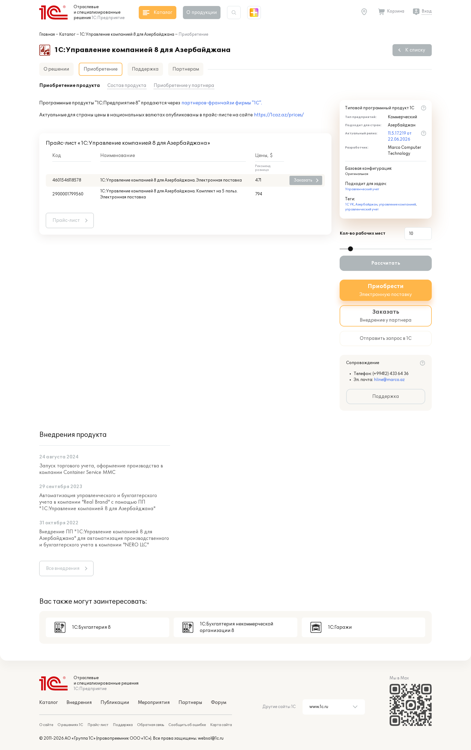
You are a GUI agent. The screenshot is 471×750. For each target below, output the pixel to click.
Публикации (115, 702)
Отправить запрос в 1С (386, 338)
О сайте (46, 725)
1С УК (349, 204)
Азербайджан (366, 204)
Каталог (67, 34)
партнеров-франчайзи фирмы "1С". (222, 103)
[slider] (350, 248)
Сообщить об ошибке (187, 725)
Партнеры (190, 702)
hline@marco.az (389, 379)
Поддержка (145, 69)
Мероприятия (154, 702)
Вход (427, 11)
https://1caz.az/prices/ (279, 115)
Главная (47, 34)
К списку (415, 50)
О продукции (201, 12)
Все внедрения (63, 568)
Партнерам (186, 69)
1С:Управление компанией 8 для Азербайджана (127, 34)
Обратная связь (150, 725)
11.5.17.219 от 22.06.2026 (400, 136)
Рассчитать (385, 263)
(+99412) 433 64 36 (391, 373)
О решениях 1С (70, 725)
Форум (218, 702)
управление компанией (397, 204)
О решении (56, 69)
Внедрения (79, 702)
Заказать (303, 180)
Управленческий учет (362, 189)
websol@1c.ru (211, 738)
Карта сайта (221, 725)
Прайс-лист (66, 220)
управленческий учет (362, 209)
